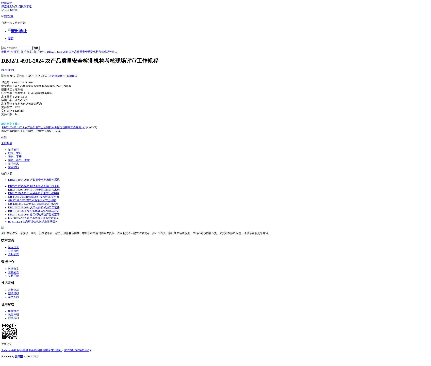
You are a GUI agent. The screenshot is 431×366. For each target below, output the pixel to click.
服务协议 (13, 311)
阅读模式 (72, 76)
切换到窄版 (25, 6)
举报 (4, 137)
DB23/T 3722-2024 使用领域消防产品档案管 (34, 214)
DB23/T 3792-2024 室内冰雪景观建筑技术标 (34, 189)
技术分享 (26, 51)
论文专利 (13, 297)
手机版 (15, 350)
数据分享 (13, 268)
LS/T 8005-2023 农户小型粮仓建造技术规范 (33, 218)
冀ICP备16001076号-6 (76, 350)
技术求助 (13, 167)
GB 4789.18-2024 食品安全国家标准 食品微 (33, 204)
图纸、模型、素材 (19, 160)
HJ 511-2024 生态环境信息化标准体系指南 (33, 221)
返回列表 (6, 143)
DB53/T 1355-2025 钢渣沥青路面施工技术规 (34, 186)
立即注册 (12, 10)
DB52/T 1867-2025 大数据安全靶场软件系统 (34, 179)
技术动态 (13, 163)
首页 (10, 38)
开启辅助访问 (9, 6)
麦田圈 (19, 356)
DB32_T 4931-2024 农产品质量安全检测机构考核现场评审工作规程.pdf (43, 127)
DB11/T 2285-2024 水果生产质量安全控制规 (33, 193)
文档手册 (13, 275)
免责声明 (13, 314)
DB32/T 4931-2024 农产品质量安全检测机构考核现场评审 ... (82, 51)
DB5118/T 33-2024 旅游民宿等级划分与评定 (33, 211)
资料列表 (13, 272)
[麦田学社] (17, 31)
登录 (4, 10)
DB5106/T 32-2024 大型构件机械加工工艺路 (34, 207)
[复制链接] (7, 69)
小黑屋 (24, 350)
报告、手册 (15, 156)
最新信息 (13, 289)
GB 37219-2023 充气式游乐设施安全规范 (32, 200)
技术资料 (39, 51)
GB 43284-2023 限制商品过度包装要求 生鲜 (33, 196)
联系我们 (13, 318)
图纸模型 (13, 293)
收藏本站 (6, 3)
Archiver (6, 350)
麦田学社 (6, 51)
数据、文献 (15, 153)
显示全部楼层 (57, 76)
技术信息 (13, 247)
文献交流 (13, 254)
